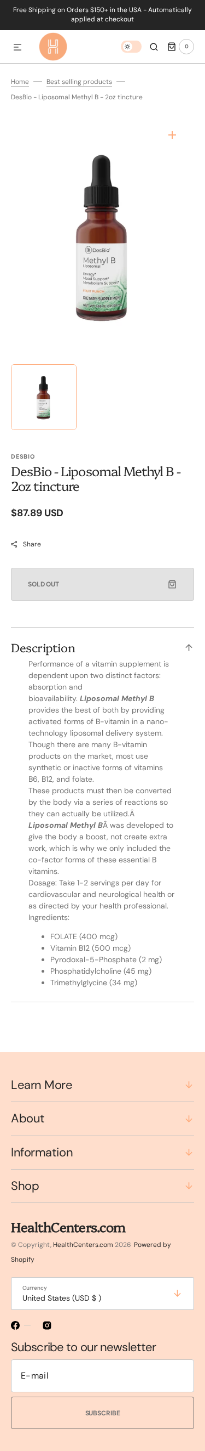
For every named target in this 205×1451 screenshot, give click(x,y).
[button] (17, 48)
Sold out (43, 584)
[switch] (131, 47)
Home (20, 81)
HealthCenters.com (83, 1244)
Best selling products (79, 81)
